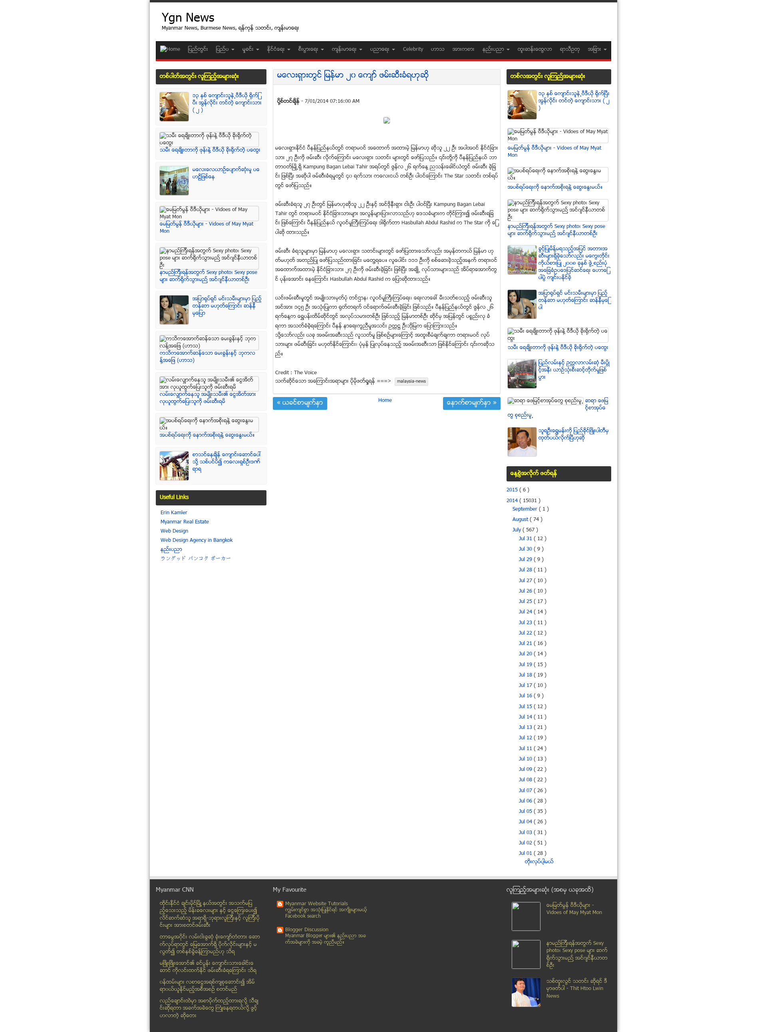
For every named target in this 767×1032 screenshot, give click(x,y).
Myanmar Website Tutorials (316, 904)
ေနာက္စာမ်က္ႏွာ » (472, 403)
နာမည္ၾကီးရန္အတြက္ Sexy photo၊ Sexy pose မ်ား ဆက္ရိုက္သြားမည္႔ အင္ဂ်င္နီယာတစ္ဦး (208, 276)
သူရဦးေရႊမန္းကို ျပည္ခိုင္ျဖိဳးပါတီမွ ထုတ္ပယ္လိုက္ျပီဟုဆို (573, 434)
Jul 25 (526, 601)
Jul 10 (526, 759)
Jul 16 (526, 696)
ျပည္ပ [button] (223, 49)
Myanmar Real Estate (185, 522)
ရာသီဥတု (570, 49)
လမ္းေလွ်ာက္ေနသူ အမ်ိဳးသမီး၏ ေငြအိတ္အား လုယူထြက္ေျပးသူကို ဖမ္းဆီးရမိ (208, 398)
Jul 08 (526, 780)
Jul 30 (526, 549)
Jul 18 (526, 675)
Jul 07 (526, 790)
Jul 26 (526, 591)
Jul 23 (526, 623)
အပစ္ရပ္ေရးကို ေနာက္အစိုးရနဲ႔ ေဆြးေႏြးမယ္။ (207, 435)
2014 (513, 501)
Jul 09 (526, 769)
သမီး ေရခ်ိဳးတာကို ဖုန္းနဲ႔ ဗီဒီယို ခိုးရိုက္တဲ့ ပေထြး (210, 150)
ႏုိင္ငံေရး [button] (276, 49)
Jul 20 (526, 654)
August (521, 519)
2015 (513, 490)
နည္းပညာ (171, 549)
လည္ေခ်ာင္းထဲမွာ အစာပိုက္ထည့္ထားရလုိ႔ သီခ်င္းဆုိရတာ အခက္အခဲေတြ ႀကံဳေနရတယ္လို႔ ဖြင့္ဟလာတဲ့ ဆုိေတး (209, 1009)
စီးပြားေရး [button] (309, 49)
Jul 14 (526, 717)
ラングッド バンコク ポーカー (196, 559)
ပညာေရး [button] (380, 49)
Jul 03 (526, 832)
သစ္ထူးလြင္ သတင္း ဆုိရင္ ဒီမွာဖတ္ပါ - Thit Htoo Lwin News (576, 989)
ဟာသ (438, 49)
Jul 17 (526, 685)
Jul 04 (526, 822)
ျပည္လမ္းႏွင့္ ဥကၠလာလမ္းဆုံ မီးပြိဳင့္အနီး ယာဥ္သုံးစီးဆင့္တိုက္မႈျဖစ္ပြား (574, 370)
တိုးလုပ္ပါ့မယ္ (539, 862)
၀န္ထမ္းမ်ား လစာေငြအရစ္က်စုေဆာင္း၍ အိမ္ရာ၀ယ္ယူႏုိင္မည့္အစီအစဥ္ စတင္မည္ (207, 986)
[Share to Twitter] (281, 92)
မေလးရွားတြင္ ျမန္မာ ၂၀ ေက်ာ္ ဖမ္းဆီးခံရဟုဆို (353, 76)
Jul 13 (526, 727)
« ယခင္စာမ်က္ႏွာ (300, 403)
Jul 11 (526, 749)
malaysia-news (411, 382)
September (526, 509)
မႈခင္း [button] (248, 49)
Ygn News (188, 19)
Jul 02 (526, 843)
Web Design (174, 531)
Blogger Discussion (306, 930)
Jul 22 (526, 633)
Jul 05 (526, 811)
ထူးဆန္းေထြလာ (535, 49)
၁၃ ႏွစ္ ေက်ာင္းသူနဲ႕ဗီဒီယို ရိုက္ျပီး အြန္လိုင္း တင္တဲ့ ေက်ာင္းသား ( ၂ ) (227, 103)
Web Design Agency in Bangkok (196, 540)
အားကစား (464, 49)
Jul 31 (526, 539)
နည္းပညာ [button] (494, 49)
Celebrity (413, 49)
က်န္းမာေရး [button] (345, 49)
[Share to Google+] (293, 92)
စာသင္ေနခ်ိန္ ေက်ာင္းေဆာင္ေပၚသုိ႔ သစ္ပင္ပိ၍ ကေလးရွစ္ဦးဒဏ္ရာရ (227, 462)
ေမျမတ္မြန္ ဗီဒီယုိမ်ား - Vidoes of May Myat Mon (574, 909)
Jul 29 (526, 559)
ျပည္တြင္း (198, 49)
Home (385, 400)
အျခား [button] (595, 49)
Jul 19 (526, 665)
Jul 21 (526, 643)
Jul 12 (526, 738)
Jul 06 (526, 801)
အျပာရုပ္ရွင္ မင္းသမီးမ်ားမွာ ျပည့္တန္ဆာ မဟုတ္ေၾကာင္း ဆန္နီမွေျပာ (227, 306)
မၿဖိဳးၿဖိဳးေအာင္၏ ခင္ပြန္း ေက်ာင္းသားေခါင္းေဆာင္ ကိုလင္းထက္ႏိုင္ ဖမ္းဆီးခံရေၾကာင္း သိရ (208, 967)
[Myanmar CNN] (170, 50)
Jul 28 (526, 570)
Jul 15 (526, 707)
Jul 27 (526, 581)
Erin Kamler (174, 513)
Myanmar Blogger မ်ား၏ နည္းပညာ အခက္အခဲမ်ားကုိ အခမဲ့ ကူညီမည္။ (325, 939)
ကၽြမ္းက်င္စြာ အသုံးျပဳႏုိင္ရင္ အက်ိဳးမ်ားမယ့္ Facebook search (326, 913)
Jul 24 (526, 612)
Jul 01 (526, 853)
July (518, 530)
